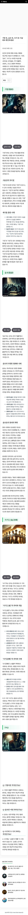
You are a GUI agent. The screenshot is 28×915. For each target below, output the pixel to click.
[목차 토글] (8, 80)
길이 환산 (16, 577)
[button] (26, 1)
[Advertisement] (14, 20)
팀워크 (4, 623)
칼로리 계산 (16, 330)
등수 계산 (6, 577)
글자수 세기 (7, 147)
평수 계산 (6, 330)
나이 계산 (17, 147)
